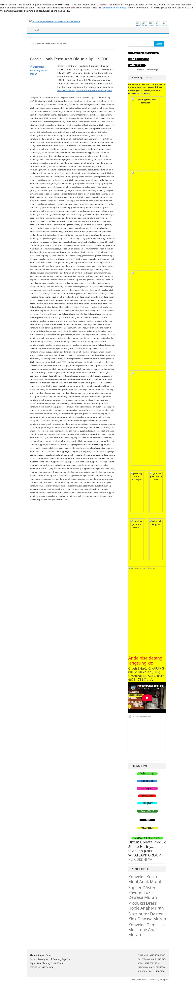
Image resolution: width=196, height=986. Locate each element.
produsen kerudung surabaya (43, 417)
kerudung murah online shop (72, 273)
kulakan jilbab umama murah (100, 314)
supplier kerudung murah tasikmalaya (64, 479)
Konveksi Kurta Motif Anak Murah (145, 879)
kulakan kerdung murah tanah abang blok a (80, 317)
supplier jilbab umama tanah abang (78, 458)
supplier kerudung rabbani (91, 482)
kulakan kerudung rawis (88, 341)
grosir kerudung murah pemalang (92, 211)
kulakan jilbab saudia (99, 307)
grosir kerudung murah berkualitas (86, 207)
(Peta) (156, 672)
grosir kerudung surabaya (41, 224)
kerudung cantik (37, 266)
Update (86, 97)
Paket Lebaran (75, 97)
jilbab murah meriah (89, 248)
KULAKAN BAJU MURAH (61, 286)
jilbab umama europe (104, 255)
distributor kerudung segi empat (60, 159)
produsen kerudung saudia (70, 413)
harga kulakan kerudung (68, 238)
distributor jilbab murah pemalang (66, 111)
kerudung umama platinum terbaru (50, 283)
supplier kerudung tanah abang (52, 489)
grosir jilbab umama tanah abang (87, 197)
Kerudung (49, 97)
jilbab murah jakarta (71, 248)
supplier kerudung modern (64, 465)
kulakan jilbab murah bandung (54, 293)
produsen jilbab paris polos (84, 372)
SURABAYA (143, 971)
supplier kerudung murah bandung (65, 468)
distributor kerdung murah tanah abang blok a (57, 132)
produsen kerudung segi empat (96, 413)
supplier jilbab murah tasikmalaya (83, 444)
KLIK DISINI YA (140, 859)
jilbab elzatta (45, 245)
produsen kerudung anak (56, 389)
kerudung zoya (43, 286)
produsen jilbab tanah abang (80, 379)
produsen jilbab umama (52, 382)
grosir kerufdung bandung (97, 228)
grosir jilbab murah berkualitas (49, 180)
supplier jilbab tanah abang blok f (60, 455)
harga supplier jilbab (48, 242)
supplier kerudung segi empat (81, 485)
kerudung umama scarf (77, 283)
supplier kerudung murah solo (82, 475)
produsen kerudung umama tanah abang (71, 424)
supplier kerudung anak (78, 461)
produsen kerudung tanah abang (71, 417)
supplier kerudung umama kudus (61, 492)
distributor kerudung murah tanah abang (68, 149)
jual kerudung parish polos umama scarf (75, 262)
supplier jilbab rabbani (96, 448)
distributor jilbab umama (99, 125)
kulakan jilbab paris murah (78, 303)
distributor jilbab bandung (85, 101)
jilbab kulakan (87, 245)
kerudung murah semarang (98, 273)
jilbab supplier (58, 255)
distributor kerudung (87, 132)
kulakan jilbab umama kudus (74, 314)
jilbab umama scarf (66, 259)
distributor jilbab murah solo (95, 111)
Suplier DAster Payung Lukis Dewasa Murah (142, 892)
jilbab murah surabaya (69, 252)
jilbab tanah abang (73, 255)
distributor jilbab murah (68, 104)
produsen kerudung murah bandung (51, 396)
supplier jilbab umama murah (49, 458)
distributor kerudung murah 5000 (87, 139)
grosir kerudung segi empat (100, 221)
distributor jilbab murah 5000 (92, 104)
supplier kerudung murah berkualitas (98, 468)
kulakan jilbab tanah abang (83, 310)
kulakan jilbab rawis (80, 307)
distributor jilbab (45, 101)
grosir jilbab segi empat (92, 190)
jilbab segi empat (43, 255)
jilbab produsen (87, 252)
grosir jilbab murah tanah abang (86, 183)
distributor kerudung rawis (86, 156)
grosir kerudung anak (83, 200)
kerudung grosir (69, 266)
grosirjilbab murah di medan (75, 231)
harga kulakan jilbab (48, 238)
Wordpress (164, 979)
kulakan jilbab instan (51, 290)
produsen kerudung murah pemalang (53, 403)
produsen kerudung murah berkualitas (85, 396)
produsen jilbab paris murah (60, 372)
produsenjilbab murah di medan (55, 427)
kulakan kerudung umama (87, 348)
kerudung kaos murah (86, 266)
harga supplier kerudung (69, 242)
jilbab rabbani (101, 252)
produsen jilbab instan (73, 358)
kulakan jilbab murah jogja (83, 297)
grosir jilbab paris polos (80, 187)
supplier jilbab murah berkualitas (88, 437)
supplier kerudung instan (41, 465)
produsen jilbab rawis (71, 376)
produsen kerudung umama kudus (83, 420)
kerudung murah (37, 269)
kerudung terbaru (87, 279)
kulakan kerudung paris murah (70, 338)
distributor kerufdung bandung (81, 166)
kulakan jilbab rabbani (61, 307)
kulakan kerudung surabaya (85, 345)
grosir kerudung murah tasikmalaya (98, 214)
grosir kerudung (66, 200)
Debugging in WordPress (113, 7)
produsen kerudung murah (74, 393)
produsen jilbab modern (94, 358)
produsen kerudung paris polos (50, 410)
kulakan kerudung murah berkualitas (70, 327)
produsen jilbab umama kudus (77, 382)
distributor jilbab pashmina (71, 118)
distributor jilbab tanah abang (43, 125)
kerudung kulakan (105, 266)
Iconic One (136, 979)
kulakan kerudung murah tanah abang (89, 334)
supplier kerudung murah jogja (77, 472)
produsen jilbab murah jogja (56, 365)
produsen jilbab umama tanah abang (53, 386)
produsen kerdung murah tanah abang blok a (89, 386)
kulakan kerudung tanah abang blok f (58, 348)
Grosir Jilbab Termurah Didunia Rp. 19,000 (69, 59)
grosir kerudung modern (67, 204)
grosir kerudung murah (90, 204)
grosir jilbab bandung (91, 173)
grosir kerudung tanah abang (66, 224)
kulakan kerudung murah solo (59, 334)
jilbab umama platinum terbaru (43, 259)
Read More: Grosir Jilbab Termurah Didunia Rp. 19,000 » (84, 90)
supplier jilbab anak (101, 431)
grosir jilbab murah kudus (97, 180)
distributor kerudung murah (59, 139)
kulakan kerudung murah (63, 324)
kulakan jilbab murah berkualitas (83, 293)
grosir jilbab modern (43, 176)
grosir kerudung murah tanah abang (65, 214)
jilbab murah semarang (49, 252)
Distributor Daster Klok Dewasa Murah (147, 916)
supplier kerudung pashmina (66, 482)
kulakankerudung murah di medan (52, 355)
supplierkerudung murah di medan (52, 499)
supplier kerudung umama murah (91, 492)
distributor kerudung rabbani (61, 156)
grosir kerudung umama (40, 228)
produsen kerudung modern (49, 393)
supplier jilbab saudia (50, 451)
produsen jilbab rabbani (50, 376)
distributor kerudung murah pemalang (83, 145)
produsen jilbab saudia (91, 376)
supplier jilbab (86, 431)
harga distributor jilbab (47, 235)
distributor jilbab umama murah (69, 128)
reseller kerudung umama (49, 431)
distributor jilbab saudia (54, 121)
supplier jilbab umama (85, 455)
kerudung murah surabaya (41, 276)
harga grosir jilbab (91, 235)
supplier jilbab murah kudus (57, 441)
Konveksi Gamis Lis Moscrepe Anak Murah (146, 929)
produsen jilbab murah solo (55, 369)
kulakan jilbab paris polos (101, 303)
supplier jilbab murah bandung (59, 437)
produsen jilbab (98, 355)
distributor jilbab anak (63, 101)
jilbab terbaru (88, 255)
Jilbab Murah (99, 245)
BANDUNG (143, 967)
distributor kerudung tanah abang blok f (68, 163)
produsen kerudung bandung (81, 389)
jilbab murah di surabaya (50, 248)
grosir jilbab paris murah (58, 187)
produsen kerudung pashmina (78, 410)
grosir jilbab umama (98, 194)
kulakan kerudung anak (50, 321)
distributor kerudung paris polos (86, 152)
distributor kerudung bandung (57, 135)
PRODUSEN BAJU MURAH (79, 355)
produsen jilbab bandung (51, 358)
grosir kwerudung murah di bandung (46, 231)
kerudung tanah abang (68, 279)
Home (36, 30)
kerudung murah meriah (47, 273)
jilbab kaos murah (71, 245)
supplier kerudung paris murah (95, 479)
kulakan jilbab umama (51, 314)
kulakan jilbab (79, 286)
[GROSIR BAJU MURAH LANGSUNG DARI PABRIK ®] (54, 21)
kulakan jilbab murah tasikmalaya (51, 303)
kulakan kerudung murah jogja (52, 331)
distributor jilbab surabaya (102, 121)
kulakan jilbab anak (94, 286)
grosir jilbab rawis (56, 190)
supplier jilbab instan (57, 434)
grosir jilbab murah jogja (73, 180)
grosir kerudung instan (46, 204)
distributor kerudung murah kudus (50, 145)
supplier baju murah (70, 431)
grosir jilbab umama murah (60, 197)
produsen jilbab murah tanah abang (83, 369)
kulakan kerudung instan (97, 321)
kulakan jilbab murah (91, 290)
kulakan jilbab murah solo (76, 300)
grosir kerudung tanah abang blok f (95, 224)
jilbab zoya (104, 259)
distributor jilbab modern (46, 104)
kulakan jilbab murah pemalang (50, 300)
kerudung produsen (63, 276)
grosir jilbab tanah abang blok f (75, 194)
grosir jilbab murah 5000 (82, 176)
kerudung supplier (49, 279)
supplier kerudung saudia (55, 485)
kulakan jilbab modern (71, 290)
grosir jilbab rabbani (38, 190)
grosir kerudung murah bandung (55, 207)
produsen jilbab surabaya (55, 379)
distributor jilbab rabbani (94, 118)
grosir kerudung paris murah (42, 218)
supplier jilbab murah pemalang (84, 441)
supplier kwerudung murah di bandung (75, 496)
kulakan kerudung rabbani (65, 341)
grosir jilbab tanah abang (50, 194)
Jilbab (41, 97)
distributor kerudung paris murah (55, 152)
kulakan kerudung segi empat (58, 345)
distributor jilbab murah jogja (94, 108)
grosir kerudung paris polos (68, 218)
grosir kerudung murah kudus (63, 211)
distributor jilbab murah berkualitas (65, 108)
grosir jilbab (59, 173)
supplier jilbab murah (97, 434)
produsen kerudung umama (54, 420)
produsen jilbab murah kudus (82, 365)
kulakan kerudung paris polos (97, 338)
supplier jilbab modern (77, 434)
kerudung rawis (96, 276)
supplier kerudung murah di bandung (46, 472)
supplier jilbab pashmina (75, 448)
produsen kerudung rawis (46, 413)
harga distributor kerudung (70, 235)
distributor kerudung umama (99, 163)
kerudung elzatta (53, 266)
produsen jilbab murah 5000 (54, 362)
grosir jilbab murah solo (61, 183)
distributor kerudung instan (84, 135)
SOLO (140, 963)
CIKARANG (143, 955)
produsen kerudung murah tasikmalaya (74, 406)
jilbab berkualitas (88, 242)
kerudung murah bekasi (56, 269)
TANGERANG (144, 959)
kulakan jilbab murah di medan (57, 297)
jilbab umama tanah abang (87, 259)
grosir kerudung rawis (56, 221)
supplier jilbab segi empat (71, 451)
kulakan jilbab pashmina (40, 307)
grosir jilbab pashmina (100, 187)
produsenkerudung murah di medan (86, 427)
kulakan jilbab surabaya (61, 310)
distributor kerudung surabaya (88, 159)
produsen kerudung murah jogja (70, 400)
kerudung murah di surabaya (80, 269)
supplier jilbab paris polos (52, 448)
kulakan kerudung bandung (73, 321)
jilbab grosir (58, 245)
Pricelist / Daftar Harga (147, 69)
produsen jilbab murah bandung (81, 362)
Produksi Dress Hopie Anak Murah (146, 905)
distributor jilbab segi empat (77, 121)
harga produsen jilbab (90, 238)
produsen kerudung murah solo (84, 403)
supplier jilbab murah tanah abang (53, 444)
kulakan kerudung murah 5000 (88, 324)
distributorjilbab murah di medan (72, 169)
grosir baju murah (45, 173)
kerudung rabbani (81, 276)
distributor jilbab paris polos (46, 118)
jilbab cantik (102, 242)
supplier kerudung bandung (102, 461)
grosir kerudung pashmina (92, 218)
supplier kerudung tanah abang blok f (84, 489)
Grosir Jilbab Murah (62, 176)
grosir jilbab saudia (73, 190)
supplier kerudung (59, 461)
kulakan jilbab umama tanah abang (45, 317)
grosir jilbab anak (73, 173)
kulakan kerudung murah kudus (81, 331)
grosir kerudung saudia (77, 221)
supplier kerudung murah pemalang (52, 475)
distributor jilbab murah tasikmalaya (73, 114)
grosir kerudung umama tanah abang (69, 228)
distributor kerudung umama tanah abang (48, 166)
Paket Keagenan (61, 97)
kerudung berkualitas (103, 262)
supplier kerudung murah (89, 465)
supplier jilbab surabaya (93, 451)
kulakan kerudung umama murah (67, 352)
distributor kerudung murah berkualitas (71, 142)
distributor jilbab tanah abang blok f (72, 125)
